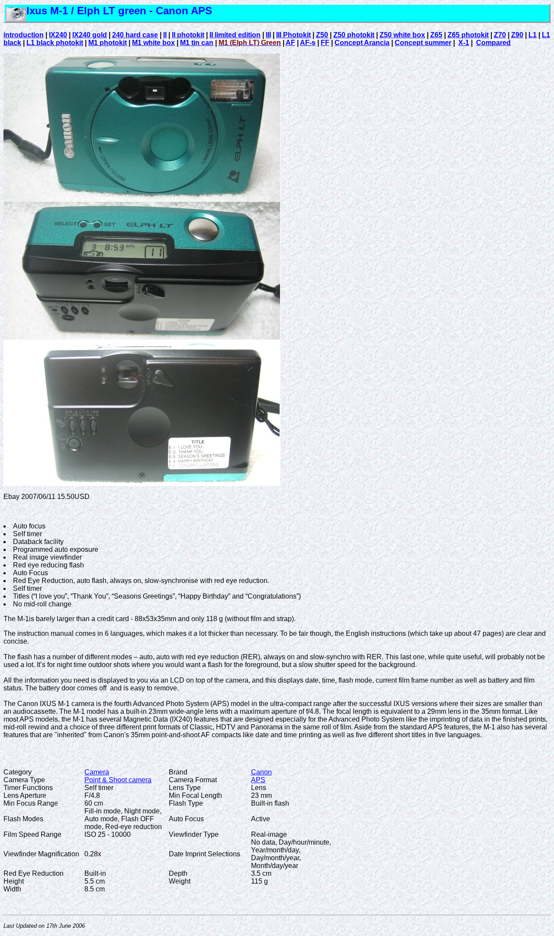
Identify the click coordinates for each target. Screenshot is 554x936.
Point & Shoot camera (117, 780)
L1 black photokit (54, 42)
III (268, 35)
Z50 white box (402, 35)
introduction (23, 35)
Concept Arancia (362, 42)
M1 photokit (107, 42)
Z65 (436, 35)
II (165, 35)
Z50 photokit (353, 35)
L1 (532, 35)
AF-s (308, 42)
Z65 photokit (468, 35)
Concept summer (423, 42)
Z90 (517, 35)
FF (325, 42)
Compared (493, 42)
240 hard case (135, 35)
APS (258, 780)
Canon (261, 772)
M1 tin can (196, 42)
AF (290, 42)
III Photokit (293, 35)
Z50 (322, 35)
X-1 (463, 42)
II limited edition (235, 35)
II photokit (188, 35)
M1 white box (153, 42)
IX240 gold (89, 35)
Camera (96, 772)
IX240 (58, 35)
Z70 (500, 35)
